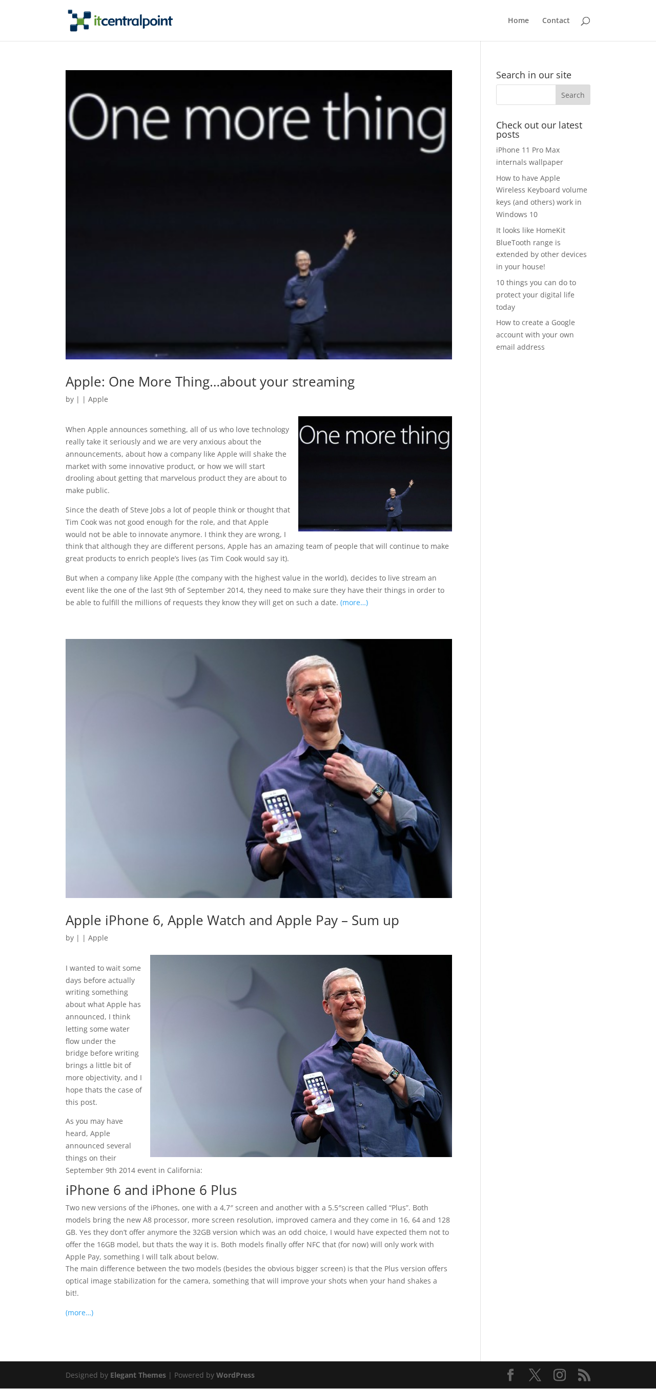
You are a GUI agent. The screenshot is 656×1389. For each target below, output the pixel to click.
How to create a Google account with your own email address (535, 334)
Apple (98, 399)
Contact (556, 21)
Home (518, 21)
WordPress (235, 1375)
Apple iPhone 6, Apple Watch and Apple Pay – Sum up (232, 920)
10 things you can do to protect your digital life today (536, 294)
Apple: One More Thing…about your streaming (210, 381)
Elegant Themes (138, 1375)
